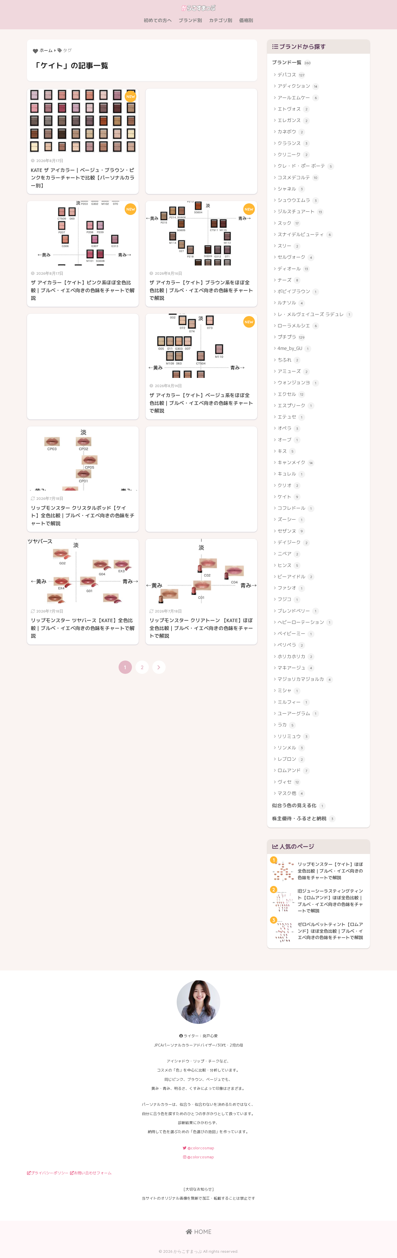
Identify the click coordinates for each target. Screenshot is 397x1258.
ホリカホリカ (295, 656)
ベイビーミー (295, 633)
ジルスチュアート (300, 211)
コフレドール (295, 508)
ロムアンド (292, 770)
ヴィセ (288, 782)
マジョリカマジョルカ (304, 679)
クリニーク (292, 154)
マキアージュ (295, 668)
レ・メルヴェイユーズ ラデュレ (314, 314)
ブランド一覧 (291, 62)
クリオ (288, 485)
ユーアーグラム (297, 713)
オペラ (288, 428)
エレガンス (292, 120)
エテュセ (290, 417)
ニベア (288, 553)
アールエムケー (297, 97)
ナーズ (288, 280)
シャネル (290, 189)
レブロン (290, 759)
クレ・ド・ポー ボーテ (305, 166)
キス (286, 451)
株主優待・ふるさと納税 (302, 818)
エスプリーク (295, 405)
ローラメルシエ (297, 325)
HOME (202, 1231)
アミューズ (292, 371)
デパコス (291, 74)
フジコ (288, 599)
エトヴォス (292, 109)
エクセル (290, 394)
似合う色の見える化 (297, 805)
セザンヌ (290, 531)
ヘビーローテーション (304, 622)
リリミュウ (292, 736)
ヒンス (288, 565)
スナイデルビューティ (304, 234)
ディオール (293, 268)
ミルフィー (292, 702)
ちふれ (288, 360)
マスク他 (290, 793)
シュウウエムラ (297, 200)
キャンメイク (295, 462)
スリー (288, 246)
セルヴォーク (295, 257)
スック (288, 223)
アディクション (297, 86)
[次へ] (159, 667)
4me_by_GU (293, 348)
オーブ (288, 440)
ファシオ (290, 588)
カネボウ (290, 131)
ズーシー (290, 519)
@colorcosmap (200, 1148)
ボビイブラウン (297, 291)
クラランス (292, 143)
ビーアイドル (295, 576)
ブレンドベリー (297, 611)
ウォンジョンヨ (297, 382)
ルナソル (290, 302)
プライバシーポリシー (50, 1173)
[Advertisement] (201, 136)
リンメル (290, 747)
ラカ (286, 725)
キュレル (290, 474)
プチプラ (291, 337)
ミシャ (288, 690)
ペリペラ (290, 645)
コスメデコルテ (297, 177)
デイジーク (292, 542)
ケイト (288, 496)
